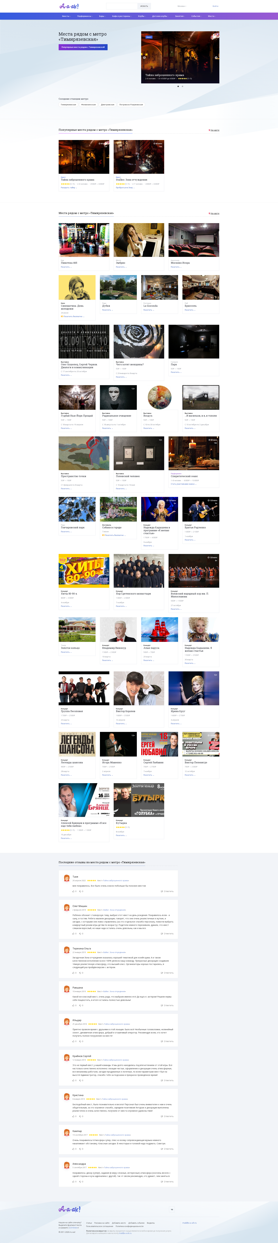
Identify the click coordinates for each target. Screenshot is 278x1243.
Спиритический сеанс (184, 476)
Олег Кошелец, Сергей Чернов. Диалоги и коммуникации (79, 366)
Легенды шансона (72, 762)
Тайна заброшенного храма (77, 179)
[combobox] (122, 6)
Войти (215, 6)
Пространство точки (73, 476)
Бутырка (121, 822)
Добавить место (119, 1223)
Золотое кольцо (70, 647)
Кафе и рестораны (121, 16)
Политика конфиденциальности (129, 1226)
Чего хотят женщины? (130, 364)
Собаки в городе (111, 527)
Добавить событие (136, 1223)
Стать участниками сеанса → (184, 484)
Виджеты (151, 1223)
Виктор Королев (125, 711)
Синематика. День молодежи (72, 307)
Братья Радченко (195, 527)
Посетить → (66, 267)
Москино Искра (180, 262)
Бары (102, 16)
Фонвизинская (88, 104)
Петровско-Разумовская (131, 104)
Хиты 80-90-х (69, 593)
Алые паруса (151, 647)
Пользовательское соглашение (99, 1226)
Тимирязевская (68, 104)
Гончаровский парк (73, 527)
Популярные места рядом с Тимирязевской (83, 47)
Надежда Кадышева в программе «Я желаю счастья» (156, 530)
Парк (174, 364)
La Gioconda (150, 305)
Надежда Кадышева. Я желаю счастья (198, 649)
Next (216, 57)
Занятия (179, 16)
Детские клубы (160, 16)
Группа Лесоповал (72, 711)
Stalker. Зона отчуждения (131, 179)
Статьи (89, 1223)
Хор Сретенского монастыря (133, 593)
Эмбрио (120, 262)
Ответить (168, 891)
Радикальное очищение (116, 415)
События (196, 16)
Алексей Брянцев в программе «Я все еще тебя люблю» (83, 824)
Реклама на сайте (101, 1223)
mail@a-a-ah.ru (125, 1233)
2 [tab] (182, 86)
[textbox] (121, 4)
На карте (215, 130)
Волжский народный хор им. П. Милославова (190, 595)
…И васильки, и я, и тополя (201, 415)
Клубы (141, 16)
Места (211, 16)
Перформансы (84, 16)
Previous (144, 57)
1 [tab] (178, 86)
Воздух (147, 415)
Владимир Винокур (114, 647)
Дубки (106, 305)
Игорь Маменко (111, 762)
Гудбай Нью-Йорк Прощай (77, 415)
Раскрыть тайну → (69, 187)
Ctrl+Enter (73, 1227)
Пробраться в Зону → (125, 187)
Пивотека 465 (69, 262)
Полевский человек (128, 476)
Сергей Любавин (153, 762)
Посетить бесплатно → (74, 316)
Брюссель (191, 305)
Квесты (66, 16)
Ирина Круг (178, 711)
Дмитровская (107, 104)
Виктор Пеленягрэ (196, 762)
